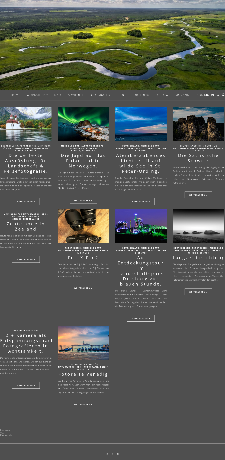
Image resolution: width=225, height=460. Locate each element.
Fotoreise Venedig (83, 374)
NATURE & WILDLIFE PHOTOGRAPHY (82, 95)
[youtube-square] (218, 94)
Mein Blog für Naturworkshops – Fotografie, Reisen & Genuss (27, 148)
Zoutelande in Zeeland (26, 226)
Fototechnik (28, 146)
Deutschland (9, 146)
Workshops (31, 330)
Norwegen (88, 150)
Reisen (18, 330)
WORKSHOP (36, 95)
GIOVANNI (183, 95)
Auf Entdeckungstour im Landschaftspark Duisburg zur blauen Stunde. (141, 271)
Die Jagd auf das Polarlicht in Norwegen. (83, 160)
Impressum (5, 430)
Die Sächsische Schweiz (198, 157)
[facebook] (207, 94)
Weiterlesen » (26, 201)
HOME (16, 95)
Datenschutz (6, 434)
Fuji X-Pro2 (83, 257)
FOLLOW (162, 95)
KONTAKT (204, 95)
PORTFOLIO (140, 95)
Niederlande (31, 219)
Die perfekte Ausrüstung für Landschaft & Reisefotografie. (26, 163)
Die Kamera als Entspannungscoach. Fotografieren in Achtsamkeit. (28, 343)
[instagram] (212, 94)
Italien (73, 364)
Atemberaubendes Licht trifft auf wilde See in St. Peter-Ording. (141, 163)
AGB (2, 432)
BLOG (121, 95)
